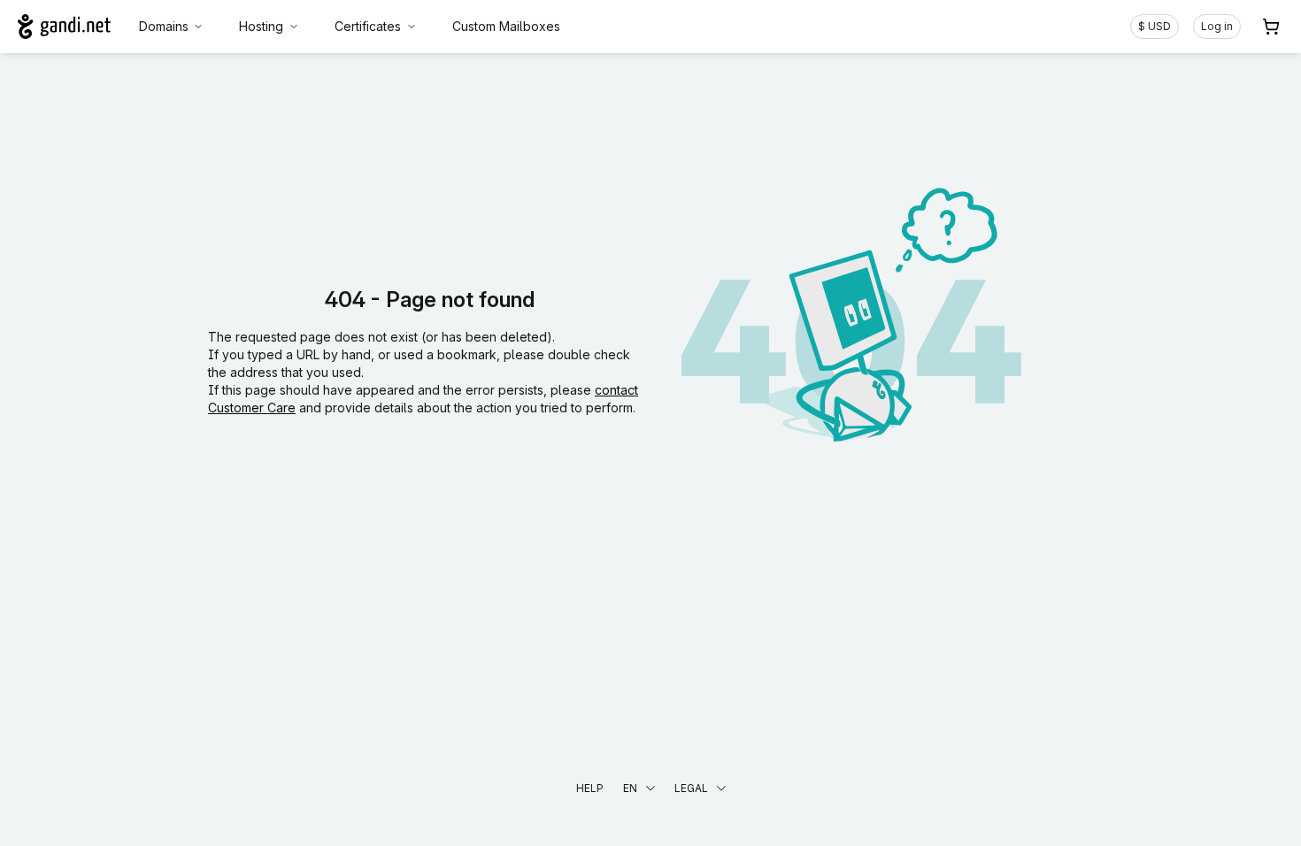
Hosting (261, 26)
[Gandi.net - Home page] (64, 26)
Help (590, 788)
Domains (164, 26)
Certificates (368, 26)
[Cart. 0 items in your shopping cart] (1271, 26)
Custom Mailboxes (506, 26)
